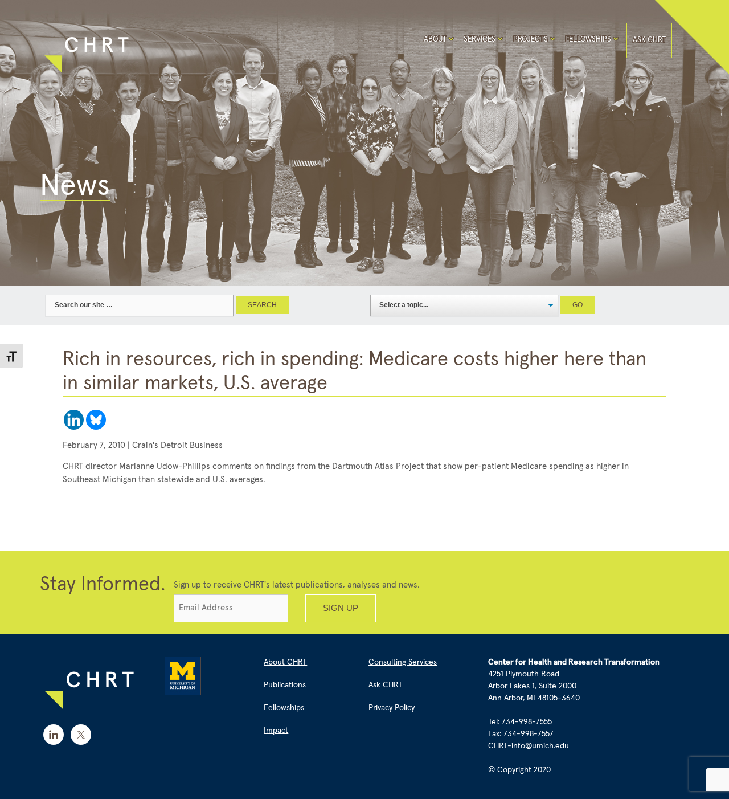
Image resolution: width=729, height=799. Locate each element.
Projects (530, 39)
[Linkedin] (74, 420)
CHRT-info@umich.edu (528, 746)
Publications (285, 685)
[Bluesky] (96, 420)
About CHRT (285, 662)
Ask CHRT (649, 40)
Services (479, 39)
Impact (276, 731)
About (435, 39)
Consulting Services (402, 662)
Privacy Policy (391, 708)
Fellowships (588, 39)
